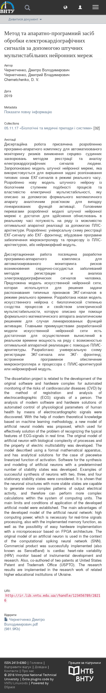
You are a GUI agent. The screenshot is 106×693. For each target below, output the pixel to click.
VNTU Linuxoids (16, 683)
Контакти (11, 671)
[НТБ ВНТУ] (81, 673)
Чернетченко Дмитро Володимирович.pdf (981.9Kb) (24, 624)
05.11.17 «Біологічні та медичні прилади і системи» (48, 128)
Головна (36, 662)
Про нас (28, 671)
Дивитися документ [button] (23, 19)
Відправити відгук (17, 667)
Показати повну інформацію (28, 111)
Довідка (41, 667)
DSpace (9, 687)
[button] (65, 7)
